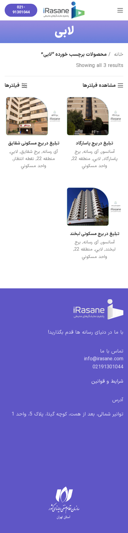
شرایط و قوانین (107, 381)
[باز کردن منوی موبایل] (120, 10)
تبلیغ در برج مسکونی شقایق (33, 143)
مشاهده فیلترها (99, 85)
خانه (117, 54)
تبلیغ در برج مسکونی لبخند (94, 234)
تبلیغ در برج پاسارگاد (94, 143)
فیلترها (12, 85)
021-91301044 (21, 10)
